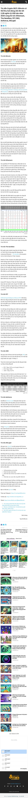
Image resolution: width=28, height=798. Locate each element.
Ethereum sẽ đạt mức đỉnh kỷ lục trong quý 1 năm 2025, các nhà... (19, 579)
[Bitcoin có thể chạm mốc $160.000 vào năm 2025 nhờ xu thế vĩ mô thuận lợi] (6, 688)
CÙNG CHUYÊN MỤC (11, 538)
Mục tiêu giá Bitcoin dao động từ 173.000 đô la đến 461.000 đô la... (19, 588)
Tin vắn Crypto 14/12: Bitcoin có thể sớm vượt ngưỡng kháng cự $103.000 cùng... (19, 647)
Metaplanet (5, 91)
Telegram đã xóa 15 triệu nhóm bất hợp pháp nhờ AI (19, 597)
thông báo (6, 426)
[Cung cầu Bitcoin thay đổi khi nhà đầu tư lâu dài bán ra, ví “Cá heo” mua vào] (6, 708)
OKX (24, 354)
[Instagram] (7, 786)
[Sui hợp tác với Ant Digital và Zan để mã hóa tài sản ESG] (6, 728)
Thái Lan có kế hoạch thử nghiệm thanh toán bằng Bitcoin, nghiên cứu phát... (18, 618)
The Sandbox (16, 254)
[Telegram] (5, 25)
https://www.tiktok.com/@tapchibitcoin (14, 500)
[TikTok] (20, 786)
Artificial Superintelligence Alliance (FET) (11, 297)
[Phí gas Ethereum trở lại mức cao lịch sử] (6, 718)
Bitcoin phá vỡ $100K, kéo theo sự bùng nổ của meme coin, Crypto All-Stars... (19, 628)
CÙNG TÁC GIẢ (18, 538)
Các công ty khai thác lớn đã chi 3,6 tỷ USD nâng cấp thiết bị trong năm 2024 (7, 531)
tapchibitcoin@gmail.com (16, 783)
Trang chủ (2, 4)
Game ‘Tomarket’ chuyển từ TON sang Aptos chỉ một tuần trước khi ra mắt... (19, 667)
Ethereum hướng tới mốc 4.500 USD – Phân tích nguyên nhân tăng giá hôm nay (18, 608)
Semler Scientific (23, 89)
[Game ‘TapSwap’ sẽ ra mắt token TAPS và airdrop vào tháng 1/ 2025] (6, 679)
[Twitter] (3, 25)
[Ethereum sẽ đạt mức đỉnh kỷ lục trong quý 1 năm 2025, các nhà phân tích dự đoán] (6, 581)
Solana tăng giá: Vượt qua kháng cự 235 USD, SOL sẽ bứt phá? (19, 657)
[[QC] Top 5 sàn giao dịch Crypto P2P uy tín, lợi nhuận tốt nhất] (6, 698)
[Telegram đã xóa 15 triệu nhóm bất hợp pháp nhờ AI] (6, 600)
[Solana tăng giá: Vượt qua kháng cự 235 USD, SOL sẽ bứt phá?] (6, 659)
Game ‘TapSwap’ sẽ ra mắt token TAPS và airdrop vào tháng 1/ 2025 (19, 677)
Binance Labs (10, 400)
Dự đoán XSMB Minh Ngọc (13, 796)
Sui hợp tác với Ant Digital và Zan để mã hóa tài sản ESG (19, 725)
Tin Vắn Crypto (7, 4)
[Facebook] (1, 25)
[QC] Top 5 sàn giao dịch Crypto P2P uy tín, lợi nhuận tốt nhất (19, 696)
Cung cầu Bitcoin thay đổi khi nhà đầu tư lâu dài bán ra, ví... (19, 705)
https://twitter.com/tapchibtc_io (15, 496)
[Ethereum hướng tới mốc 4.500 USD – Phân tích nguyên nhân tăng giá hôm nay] (6, 610)
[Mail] (11, 786)
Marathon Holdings (13, 89)
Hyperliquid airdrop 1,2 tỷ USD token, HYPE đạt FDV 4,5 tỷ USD (21, 531)
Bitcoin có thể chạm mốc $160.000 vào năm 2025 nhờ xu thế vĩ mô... (19, 686)
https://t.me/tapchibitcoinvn (18, 493)
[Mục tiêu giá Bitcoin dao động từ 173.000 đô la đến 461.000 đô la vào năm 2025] (6, 590)
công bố (9, 446)
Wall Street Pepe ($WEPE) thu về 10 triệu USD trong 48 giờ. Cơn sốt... (19, 637)
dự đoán (13, 61)
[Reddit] (14, 786)
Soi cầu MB (21, 796)
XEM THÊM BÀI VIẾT (13, 733)
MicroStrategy (4, 89)
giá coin (11, 489)
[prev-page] (13, 570)
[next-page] (14, 570)
